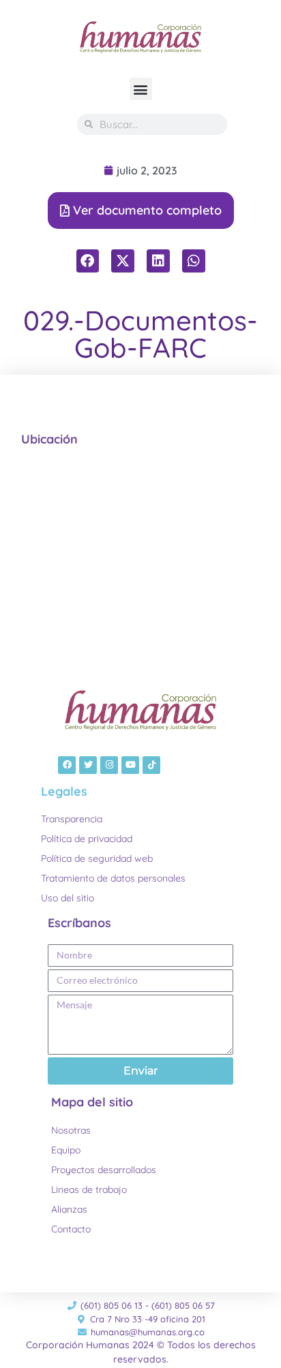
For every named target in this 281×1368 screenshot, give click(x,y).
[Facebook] (67, 765)
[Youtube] (130, 765)
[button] (141, 89)
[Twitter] (88, 765)
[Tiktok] (151, 765)
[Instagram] (109, 765)
